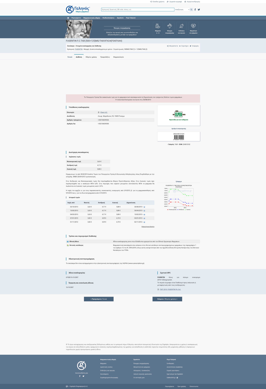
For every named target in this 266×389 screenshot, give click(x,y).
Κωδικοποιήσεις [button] (108, 18)
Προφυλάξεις (105, 57)
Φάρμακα (103, 363)
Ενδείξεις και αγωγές (107, 370)
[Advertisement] (126, 75)
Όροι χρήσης (182, 386)
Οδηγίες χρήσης (91, 57)
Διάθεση (79, 57)
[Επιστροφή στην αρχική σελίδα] (81, 368)
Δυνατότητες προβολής (175, 367)
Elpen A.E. (104, 112)
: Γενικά (99, 299)
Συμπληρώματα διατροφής (109, 377)
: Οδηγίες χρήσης (167, 299)
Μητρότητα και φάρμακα (142, 367)
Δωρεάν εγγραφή (175, 2)
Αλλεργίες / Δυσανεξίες (142, 370)
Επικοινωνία (194, 386)
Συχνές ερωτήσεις (173, 370)
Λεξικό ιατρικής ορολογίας (143, 374)
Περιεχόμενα (76, 18)
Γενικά (70, 57)
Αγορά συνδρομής (193, 2)
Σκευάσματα (104, 374)
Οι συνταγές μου (139, 377)
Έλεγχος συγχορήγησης (122, 26)
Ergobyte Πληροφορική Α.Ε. (79, 386)
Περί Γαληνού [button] (130, 18)
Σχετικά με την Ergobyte (175, 374)
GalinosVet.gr (171, 377)
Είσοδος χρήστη (158, 2)
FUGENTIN (79, 49)
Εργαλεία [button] (120, 18)
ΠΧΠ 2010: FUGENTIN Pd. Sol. (170, 289)
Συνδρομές (170, 363)
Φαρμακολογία (118, 57)
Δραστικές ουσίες (106, 367)
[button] (191, 9)
